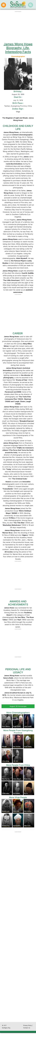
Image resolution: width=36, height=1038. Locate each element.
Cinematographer (18, 56)
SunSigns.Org (6, 1028)
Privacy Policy (27, 1025)
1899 (22, 94)
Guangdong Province (19, 106)
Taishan (7, 106)
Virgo (18, 112)
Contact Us (26, 1028)
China (30, 106)
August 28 (16, 94)
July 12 (15, 100)
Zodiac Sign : (18, 109)
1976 (21, 100)
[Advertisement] (18, 942)
